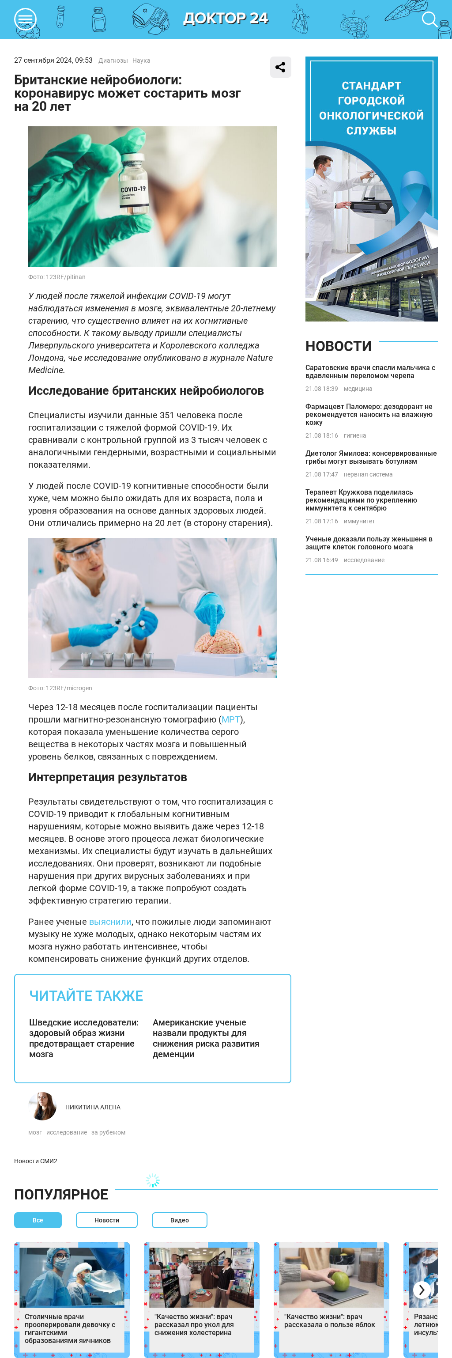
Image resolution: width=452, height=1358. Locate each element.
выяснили (110, 921)
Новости (338, 346)
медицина (358, 388)
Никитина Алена (93, 1107)
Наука (141, 60)
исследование (66, 1132)
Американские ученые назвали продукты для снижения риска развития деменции (206, 1038)
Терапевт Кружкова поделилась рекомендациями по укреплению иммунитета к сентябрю (361, 500)
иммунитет (359, 521)
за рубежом (108, 1132)
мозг (35, 1132)
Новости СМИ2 (35, 1161)
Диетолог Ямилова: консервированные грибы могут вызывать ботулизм (371, 457)
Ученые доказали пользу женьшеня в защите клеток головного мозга (369, 543)
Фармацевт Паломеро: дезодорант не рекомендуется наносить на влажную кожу (369, 414)
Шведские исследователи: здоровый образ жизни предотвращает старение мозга (84, 1038)
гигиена (355, 435)
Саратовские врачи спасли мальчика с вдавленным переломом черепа (370, 371)
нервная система (368, 474)
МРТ (231, 719)
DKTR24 (226, 19)
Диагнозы (113, 60)
